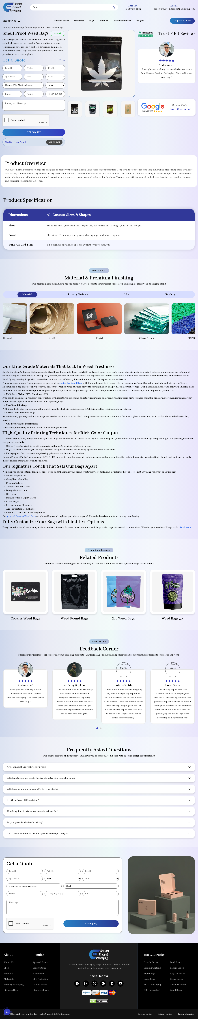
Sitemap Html (11, 990)
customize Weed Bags (70, 383)
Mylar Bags (149, 973)
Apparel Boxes (40, 962)
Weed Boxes (176, 990)
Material (27, 294)
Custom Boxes (61, 20)
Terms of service (186, 1014)
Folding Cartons (152, 968)
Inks (126, 294)
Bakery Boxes (39, 968)
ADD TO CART (54, 142)
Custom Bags (17, 27)
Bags (91, 20)
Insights (140, 20)
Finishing (170, 294)
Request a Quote (182, 20)
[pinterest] (103, 983)
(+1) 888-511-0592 (132, 9)
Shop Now (25, 607)
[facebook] (77, 983)
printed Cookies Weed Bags (21, 516)
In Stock (57, 33)
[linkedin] (112, 983)
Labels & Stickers (122, 20)
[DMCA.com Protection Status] (99, 1000)
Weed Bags (31, 27)
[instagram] (86, 983)
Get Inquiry (91, 923)
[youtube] (120, 983)
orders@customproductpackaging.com (174, 9)
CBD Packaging (40, 979)
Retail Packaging (152, 984)
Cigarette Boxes (41, 990)
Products (8, 973)
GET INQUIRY (34, 132)
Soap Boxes (149, 979)
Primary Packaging (14, 984)
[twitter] (94, 983)
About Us (9, 962)
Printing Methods (78, 294)
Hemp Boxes (176, 979)
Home (5, 27)
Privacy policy (165, 1014)
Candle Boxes (40, 984)
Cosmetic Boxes (178, 984)
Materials (79, 20)
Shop (6, 968)
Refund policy (145, 1014)
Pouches (103, 20)
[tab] (97, 728)
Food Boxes (38, 973)
